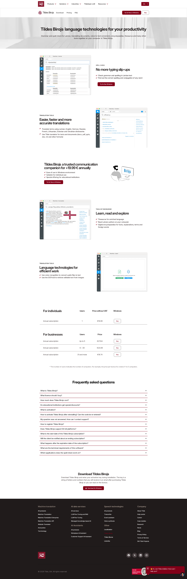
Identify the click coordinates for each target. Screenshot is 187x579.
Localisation (108, 529)
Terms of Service (143, 538)
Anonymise (41, 528)
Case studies (141, 521)
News (139, 528)
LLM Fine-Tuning (76, 517)
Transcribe (107, 514)
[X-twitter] (134, 555)
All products (42, 511)
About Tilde (141, 511)
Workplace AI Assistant (78, 533)
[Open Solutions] (67, 4)
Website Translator (44, 524)
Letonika (107, 541)
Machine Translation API (46, 521)
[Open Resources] (107, 4)
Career (139, 517)
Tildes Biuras (108, 537)
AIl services (75, 511)
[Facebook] (128, 555)
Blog (138, 531)
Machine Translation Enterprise (48, 517)
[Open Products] (55, 4)
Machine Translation (44, 514)
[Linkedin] (140, 555)
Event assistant (109, 517)
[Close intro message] (147, 568)
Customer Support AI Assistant (81, 536)
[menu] (145, 3)
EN (144, 4)
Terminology (42, 531)
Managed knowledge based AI (81, 521)
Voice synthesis (109, 521)
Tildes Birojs (108, 533)
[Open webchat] (182, 574)
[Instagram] (146, 555)
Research (140, 524)
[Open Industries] (80, 4)
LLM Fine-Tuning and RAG (79, 514)
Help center (141, 514)
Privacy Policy (141, 534)
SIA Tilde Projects (143, 541)
